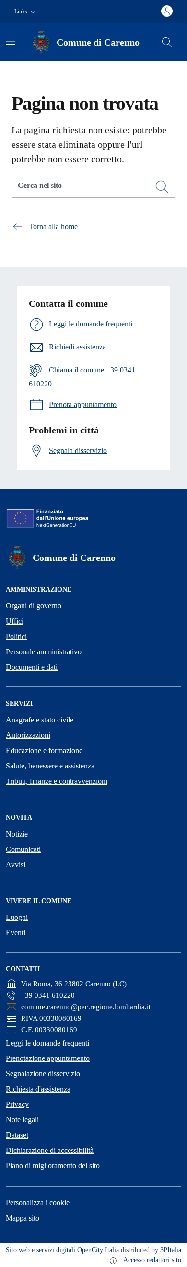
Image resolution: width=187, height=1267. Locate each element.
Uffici (14, 621)
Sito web (18, 1250)
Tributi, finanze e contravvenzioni (56, 781)
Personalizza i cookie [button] (38, 1202)
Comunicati (23, 849)
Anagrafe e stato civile (39, 720)
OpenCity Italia (98, 1250)
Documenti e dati (32, 667)
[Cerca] (162, 187)
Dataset (17, 1135)
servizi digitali (55, 1250)
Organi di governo (33, 606)
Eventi (15, 933)
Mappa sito (22, 1218)
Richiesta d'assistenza (38, 1089)
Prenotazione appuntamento (48, 1058)
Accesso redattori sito (152, 1260)
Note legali (22, 1120)
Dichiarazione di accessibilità (50, 1150)
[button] (25, 11)
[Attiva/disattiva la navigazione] (10, 41)
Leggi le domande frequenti (47, 1043)
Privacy (17, 1104)
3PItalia (170, 1250)
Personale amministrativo (44, 652)
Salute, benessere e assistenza (50, 766)
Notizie (17, 834)
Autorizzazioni (28, 735)
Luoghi (17, 917)
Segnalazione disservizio (43, 1073)
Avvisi (15, 864)
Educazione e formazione (44, 750)
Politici (16, 636)
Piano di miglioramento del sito (53, 1166)
